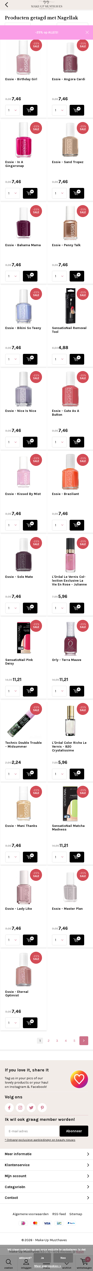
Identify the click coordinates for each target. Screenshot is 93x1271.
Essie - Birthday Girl (21, 79)
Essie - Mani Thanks (21, 826)
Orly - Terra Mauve (66, 660)
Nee (63, 1258)
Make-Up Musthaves (51, 1240)
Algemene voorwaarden (31, 1214)
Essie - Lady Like (18, 909)
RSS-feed (59, 1214)
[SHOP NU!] (30, 110)
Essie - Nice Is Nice (20, 411)
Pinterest (42, 1107)
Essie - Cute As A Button (65, 413)
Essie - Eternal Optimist (16, 994)
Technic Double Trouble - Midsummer (23, 745)
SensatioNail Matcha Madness (68, 828)
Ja (42, 1258)
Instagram (20, 1107)
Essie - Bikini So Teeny (23, 328)
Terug (6, 5)
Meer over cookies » (47, 1266)
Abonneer (74, 1131)
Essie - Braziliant (65, 494)
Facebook (9, 1107)
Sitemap (75, 1214)
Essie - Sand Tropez (67, 162)
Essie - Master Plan (67, 909)
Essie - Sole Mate (19, 577)
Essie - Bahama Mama (23, 245)
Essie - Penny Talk (66, 245)
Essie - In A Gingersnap (14, 164)
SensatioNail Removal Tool (69, 330)
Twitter (31, 1107)
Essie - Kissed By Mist (23, 494)
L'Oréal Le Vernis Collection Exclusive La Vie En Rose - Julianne (69, 580)
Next (83, 1040)
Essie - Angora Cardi (68, 79)
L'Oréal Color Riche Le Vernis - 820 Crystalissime (69, 746)
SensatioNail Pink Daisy (19, 662)
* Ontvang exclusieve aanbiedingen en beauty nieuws (40, 1140)
